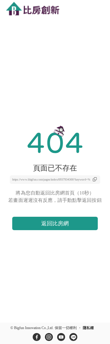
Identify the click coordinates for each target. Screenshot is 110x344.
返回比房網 (55, 223)
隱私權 (88, 328)
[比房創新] (38, 9)
